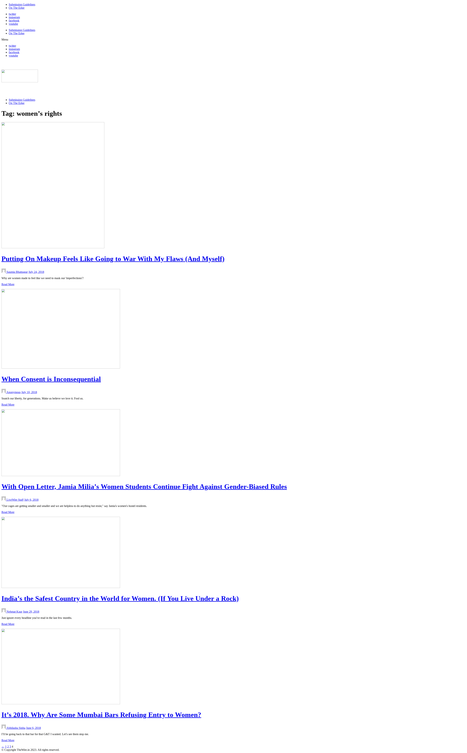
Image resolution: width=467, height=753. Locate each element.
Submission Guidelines (22, 4)
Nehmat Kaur (14, 611)
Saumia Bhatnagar (17, 271)
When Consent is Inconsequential (51, 379)
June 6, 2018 (33, 727)
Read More (7, 284)
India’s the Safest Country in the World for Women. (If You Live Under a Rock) (120, 598)
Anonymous (13, 392)
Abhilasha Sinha (15, 727)
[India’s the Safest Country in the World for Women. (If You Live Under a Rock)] (60, 587)
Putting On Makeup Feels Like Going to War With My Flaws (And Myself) (113, 259)
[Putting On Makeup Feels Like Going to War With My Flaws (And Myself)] (52, 247)
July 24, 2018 (36, 271)
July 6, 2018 (31, 499)
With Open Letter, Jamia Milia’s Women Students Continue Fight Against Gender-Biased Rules (144, 486)
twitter (12, 14)
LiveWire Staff (15, 499)
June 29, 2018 (31, 611)
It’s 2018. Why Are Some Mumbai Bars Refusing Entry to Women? (101, 714)
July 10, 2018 (29, 392)
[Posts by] (4, 271)
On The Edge (16, 7)
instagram (14, 17)
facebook (14, 20)
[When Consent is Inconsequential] (60, 367)
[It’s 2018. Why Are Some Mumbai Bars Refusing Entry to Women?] (60, 703)
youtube (13, 23)
